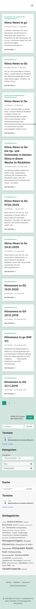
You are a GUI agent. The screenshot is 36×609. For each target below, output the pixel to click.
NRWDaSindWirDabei (12, 563)
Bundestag (22, 525)
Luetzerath (6, 558)
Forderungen (23, 533)
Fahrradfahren (6, 533)
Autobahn (26, 522)
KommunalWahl (22, 555)
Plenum (31, 563)
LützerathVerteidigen (17, 558)
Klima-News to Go (15, 63)
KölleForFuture (9, 17)
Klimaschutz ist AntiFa (24, 544)
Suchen (29, 426)
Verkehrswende (11, 568)
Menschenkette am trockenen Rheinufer (20, 440)
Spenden (16, 582)
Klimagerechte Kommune (17, 538)
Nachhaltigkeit (17, 560)
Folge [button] (30, 417)
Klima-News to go (15, 22)
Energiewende (21, 528)
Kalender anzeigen (7, 444)
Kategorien (6, 455)
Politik (4, 565)
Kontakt (9, 582)
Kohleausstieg (14, 552)
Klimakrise (27, 541)
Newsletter (20, 17)
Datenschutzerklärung (18, 586)
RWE (9, 565)
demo (3, 527)
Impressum (26, 582)
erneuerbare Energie (7, 530)
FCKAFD (14, 532)
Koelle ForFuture (12, 26)
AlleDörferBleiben (15, 522)
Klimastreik (6, 548)
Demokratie (11, 528)
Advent (4, 522)
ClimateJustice (28, 525)
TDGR (13, 565)
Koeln (29, 548)
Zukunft (24, 569)
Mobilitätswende (7, 560)
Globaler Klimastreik (20, 535)
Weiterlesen (10, 49)
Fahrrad (22, 530)
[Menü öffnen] (32, 5)
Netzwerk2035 (27, 560)
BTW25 (15, 525)
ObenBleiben (23, 563)
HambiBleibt (5, 537)
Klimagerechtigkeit (12, 540)
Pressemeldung (19, 95)
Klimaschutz (8, 544)
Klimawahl (18, 548)
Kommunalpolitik (8, 555)
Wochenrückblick (10, 18)
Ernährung (16, 530)
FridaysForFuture (7, 535)
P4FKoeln (10, 105)
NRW (4, 563)
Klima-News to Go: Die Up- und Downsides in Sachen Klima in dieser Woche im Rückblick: (17, 155)
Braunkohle (7, 525)
